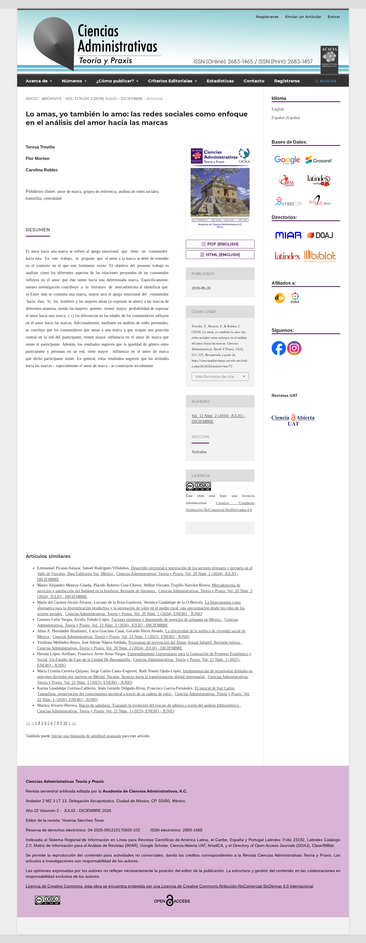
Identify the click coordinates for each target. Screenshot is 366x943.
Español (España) (286, 118)
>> (74, 723)
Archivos (52, 98)
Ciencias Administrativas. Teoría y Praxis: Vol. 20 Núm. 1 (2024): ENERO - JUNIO (133, 614)
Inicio (32, 98)
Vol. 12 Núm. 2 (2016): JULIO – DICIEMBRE (104, 98)
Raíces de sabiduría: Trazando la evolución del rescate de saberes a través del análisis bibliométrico (159, 705)
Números (72, 81)
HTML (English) (222, 254)
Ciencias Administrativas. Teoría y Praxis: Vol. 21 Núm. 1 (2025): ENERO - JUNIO (121, 637)
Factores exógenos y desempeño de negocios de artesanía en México (167, 619)
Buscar (328, 81)
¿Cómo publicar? (115, 81)
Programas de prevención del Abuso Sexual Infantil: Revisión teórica (184, 642)
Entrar (334, 16)
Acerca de (37, 81)
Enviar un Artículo (303, 16)
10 (65, 723)
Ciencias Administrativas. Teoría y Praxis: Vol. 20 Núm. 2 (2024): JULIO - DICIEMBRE (109, 648)
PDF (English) (222, 244)
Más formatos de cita (215, 376)
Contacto (254, 81)
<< (28, 723)
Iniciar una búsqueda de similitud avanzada (86, 736)
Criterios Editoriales (171, 81)
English (278, 109)
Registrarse (287, 81)
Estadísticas (220, 81)
